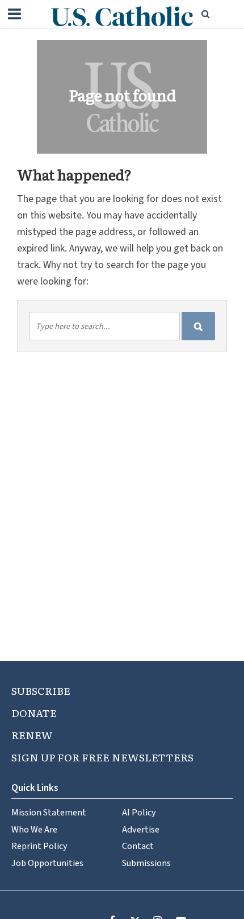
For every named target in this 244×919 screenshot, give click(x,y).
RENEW (32, 735)
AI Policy (139, 812)
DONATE (34, 712)
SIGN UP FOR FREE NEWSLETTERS (102, 757)
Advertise (140, 829)
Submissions (146, 862)
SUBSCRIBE (40, 690)
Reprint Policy (39, 845)
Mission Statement (48, 812)
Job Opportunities (47, 862)
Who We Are (34, 829)
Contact (138, 845)
